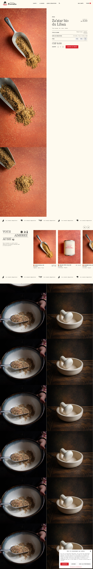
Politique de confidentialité (75, 566)
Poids (53, 38)
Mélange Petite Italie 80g (65, 265)
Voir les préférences (84, 564)
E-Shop (34, 3)
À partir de (53, 265)
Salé (86, 35)
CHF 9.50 (54, 266)
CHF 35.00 (78, 265)
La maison (42, 3)
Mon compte (80, 3)
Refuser (74, 564)
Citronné (75, 35)
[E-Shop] (36, 3)
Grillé (83, 35)
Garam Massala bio (39, 265)
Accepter (64, 564)
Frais (79, 35)
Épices (53, 16)
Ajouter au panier (72, 46)
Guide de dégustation (51, 3)
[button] (90, 551)
